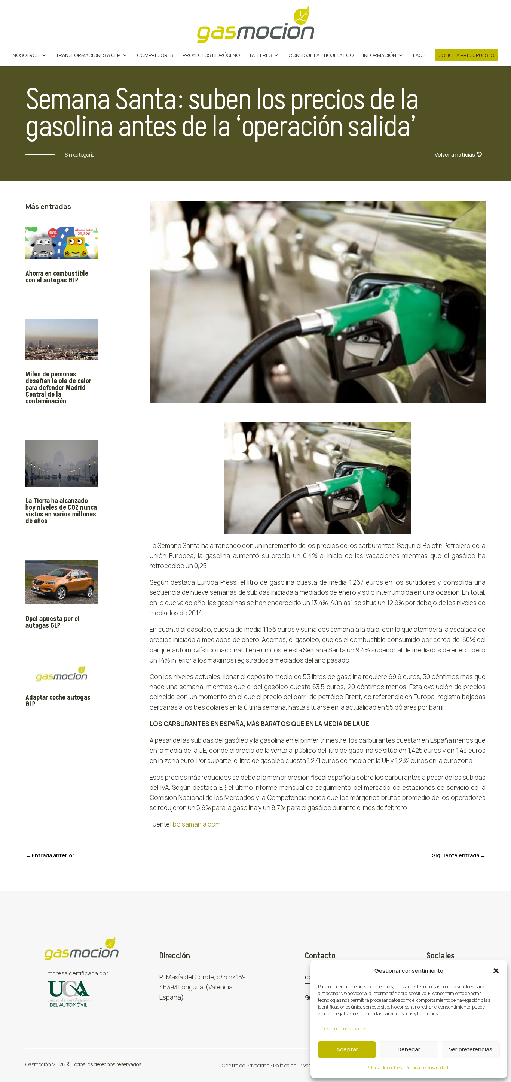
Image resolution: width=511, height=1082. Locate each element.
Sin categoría (80, 154)
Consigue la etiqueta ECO (321, 55)
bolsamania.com (197, 824)
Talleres (260, 55)
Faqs (419, 55)
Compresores (155, 55)
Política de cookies (384, 1067)
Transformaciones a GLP (88, 55)
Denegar (409, 1049)
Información (379, 55)
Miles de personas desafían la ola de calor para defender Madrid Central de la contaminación (58, 388)
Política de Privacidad (427, 1067)
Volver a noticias (455, 154)
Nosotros (26, 55)
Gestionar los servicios (344, 1028)
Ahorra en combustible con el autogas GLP (56, 277)
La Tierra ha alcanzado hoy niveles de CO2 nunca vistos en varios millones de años (61, 511)
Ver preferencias (470, 1049)
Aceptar (347, 1049)
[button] (496, 971)
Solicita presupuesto (466, 55)
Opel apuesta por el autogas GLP (52, 622)
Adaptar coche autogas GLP (58, 701)
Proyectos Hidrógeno (211, 55)
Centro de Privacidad (246, 1065)
